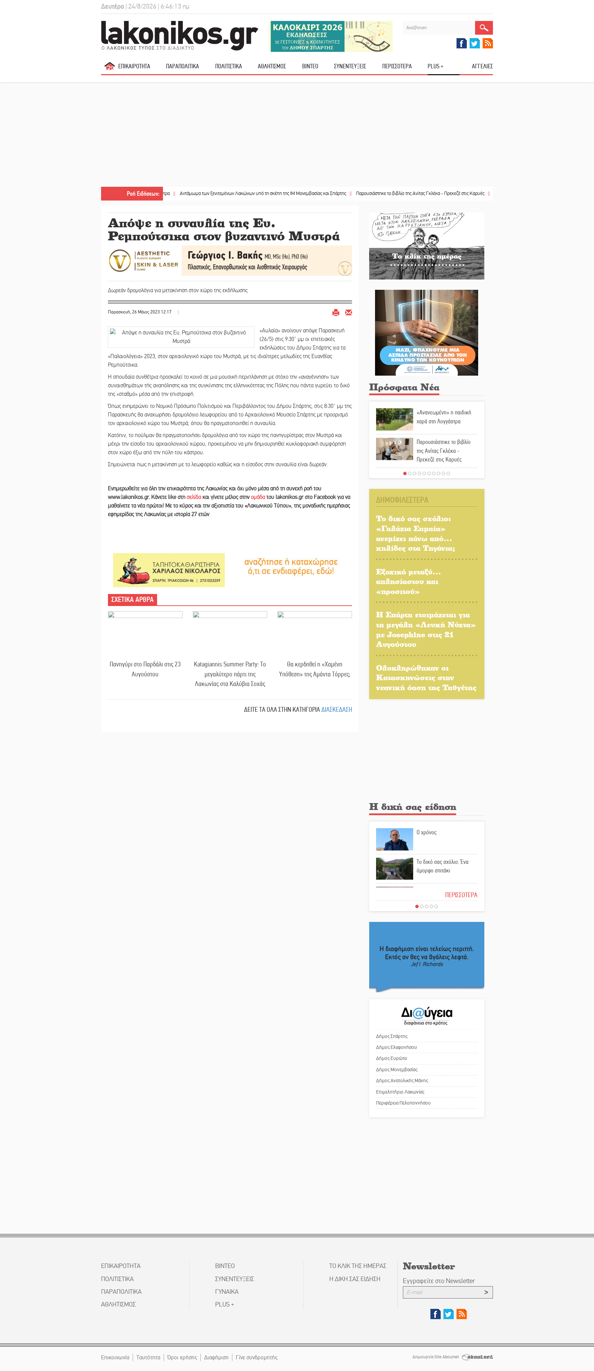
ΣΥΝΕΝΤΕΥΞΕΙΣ (350, 66)
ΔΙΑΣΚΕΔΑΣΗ (336, 709)
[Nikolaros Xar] (169, 570)
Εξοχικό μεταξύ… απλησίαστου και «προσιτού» (408, 581)
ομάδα (258, 497)
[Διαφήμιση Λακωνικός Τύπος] (426, 957)
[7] (434, 473)
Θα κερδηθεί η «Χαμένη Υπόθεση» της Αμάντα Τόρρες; (314, 669)
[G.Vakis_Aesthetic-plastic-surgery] (230, 260)
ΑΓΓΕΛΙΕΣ (482, 66)
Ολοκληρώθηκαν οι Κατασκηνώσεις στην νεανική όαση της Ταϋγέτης (426, 677)
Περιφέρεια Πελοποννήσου (403, 1103)
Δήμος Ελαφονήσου (396, 1047)
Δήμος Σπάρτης (391, 1036)
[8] (438, 473)
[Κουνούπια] (426, 332)
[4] (419, 473)
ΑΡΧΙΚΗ (109, 69)
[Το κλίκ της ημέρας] (426, 246)
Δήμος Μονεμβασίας (396, 1069)
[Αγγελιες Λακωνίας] (291, 566)
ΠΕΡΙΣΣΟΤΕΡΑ (461, 895)
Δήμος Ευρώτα (391, 1058)
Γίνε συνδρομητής (256, 1357)
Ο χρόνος (427, 832)
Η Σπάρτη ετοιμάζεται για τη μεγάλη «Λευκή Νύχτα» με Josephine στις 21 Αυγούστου (426, 629)
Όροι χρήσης (182, 1357)
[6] (429, 473)
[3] (414, 473)
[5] (424, 473)
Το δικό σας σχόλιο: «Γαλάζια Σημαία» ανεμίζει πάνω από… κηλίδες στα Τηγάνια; (415, 533)
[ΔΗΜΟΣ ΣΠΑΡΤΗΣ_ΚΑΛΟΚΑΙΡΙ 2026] (331, 36)
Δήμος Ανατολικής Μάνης (402, 1080)
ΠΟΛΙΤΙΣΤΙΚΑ (228, 66)
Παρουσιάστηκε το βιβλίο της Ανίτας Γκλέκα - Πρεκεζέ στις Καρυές (382, 193)
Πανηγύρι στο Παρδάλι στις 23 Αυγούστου (145, 669)
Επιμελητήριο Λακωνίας (400, 1092)
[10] (448, 473)
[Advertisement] (297, 135)
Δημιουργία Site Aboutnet (436, 1357)
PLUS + (435, 66)
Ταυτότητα (148, 1357)
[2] (409, 473)
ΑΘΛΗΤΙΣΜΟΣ (272, 66)
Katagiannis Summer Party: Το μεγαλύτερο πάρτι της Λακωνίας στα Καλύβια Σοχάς (230, 674)
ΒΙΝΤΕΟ (310, 66)
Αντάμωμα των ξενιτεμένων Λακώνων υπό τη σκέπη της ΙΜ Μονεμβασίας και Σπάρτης (225, 193)
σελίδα (194, 497)
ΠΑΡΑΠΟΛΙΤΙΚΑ (182, 66)
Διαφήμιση (216, 1357)
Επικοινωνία (115, 1357)
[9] (443, 473)
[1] (405, 473)
